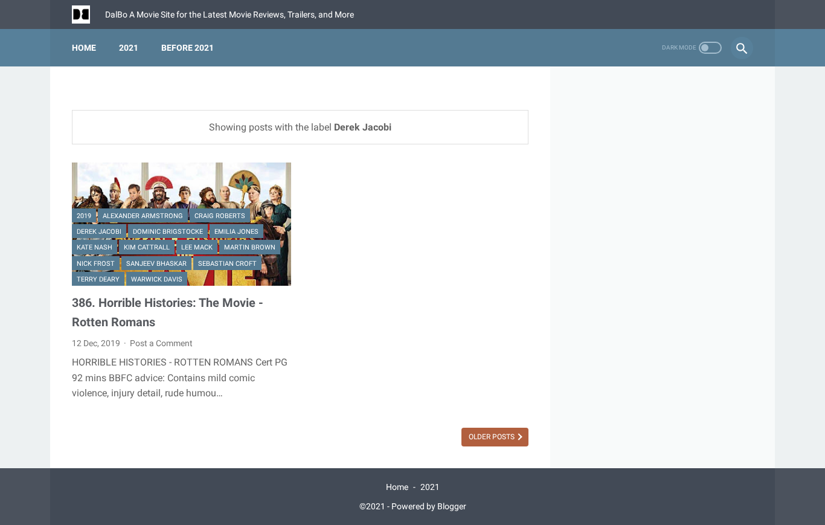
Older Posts (492, 437)
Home (84, 48)
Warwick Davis (156, 279)
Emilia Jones (236, 232)
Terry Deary (98, 279)
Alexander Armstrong (143, 216)
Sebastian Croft (227, 264)
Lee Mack (197, 247)
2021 (128, 48)
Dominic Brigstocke (168, 232)
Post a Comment (161, 343)
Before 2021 (187, 48)
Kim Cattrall (147, 247)
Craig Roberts (219, 216)
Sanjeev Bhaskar (156, 264)
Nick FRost (96, 264)
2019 (84, 216)
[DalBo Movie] (88, 14)
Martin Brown (249, 247)
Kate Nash (94, 247)
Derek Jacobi (99, 232)
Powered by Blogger (428, 506)
